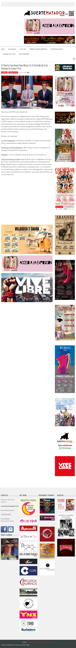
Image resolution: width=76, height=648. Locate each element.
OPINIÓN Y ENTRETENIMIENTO (38, 49)
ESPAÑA (4, 72)
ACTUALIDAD (12, 49)
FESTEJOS (23, 49)
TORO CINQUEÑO (24, 54)
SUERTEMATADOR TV (57, 49)
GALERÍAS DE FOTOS (9, 54)
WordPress (11, 645)
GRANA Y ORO (13, 72)
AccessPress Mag (24, 645)
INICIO (3, 49)
